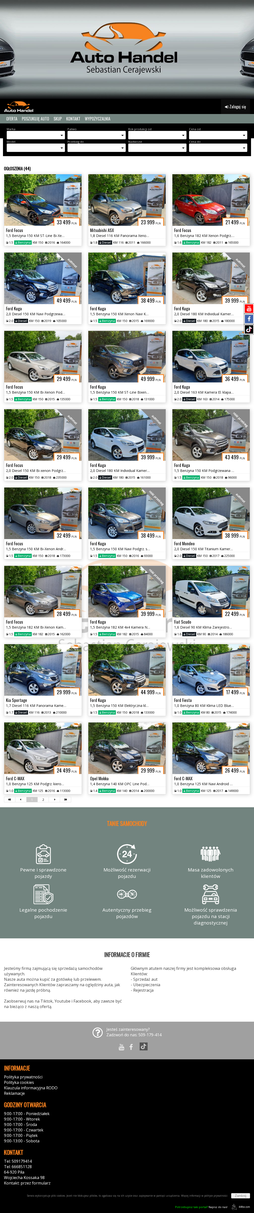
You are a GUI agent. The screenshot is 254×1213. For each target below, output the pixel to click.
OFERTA (11, 119)
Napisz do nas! (201, 1207)
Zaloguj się (237, 107)
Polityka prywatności (23, 1077)
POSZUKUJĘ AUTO (35, 119)
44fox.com (244, 1207)
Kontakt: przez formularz (27, 1183)
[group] (127, 49)
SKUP (58, 119)
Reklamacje (14, 1093)
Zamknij (240, 1196)
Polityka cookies (19, 1082)
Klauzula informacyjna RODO (31, 1088)
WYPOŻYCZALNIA (97, 119)
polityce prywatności (215, 1195)
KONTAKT (73, 119)
